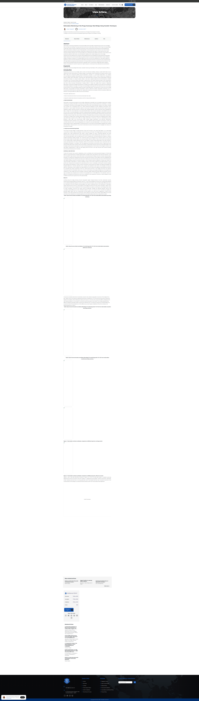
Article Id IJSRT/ (75, 23)
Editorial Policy (104, 685)
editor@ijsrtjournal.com (69, 1)
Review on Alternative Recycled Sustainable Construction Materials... (71, 658)
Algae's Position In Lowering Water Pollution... (86, 581)
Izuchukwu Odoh (82, 29)
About (86, 4)
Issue (96, 4)
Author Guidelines (86, 689)
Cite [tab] (104, 38)
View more (106, 586)
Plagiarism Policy (104, 681)
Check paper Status (87, 687)
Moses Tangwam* (70, 29)
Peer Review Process (87, 691)
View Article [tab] (76, 38)
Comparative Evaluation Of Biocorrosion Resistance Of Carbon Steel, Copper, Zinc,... (71, 627)
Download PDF (67, 610)
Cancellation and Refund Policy (107, 689)
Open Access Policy (105, 683)
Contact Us (108, 4)
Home (82, 4)
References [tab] (87, 38)
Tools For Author (115, 4)
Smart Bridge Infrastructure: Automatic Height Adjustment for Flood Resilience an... (71, 636)
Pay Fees (85, 683)
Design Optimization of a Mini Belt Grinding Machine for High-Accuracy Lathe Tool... (71, 650)
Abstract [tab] (67, 38)
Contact (84, 685)
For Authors (91, 4)
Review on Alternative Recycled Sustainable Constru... (71, 581)
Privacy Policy (104, 691)
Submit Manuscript (128, 4)
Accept (22, 697)
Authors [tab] (96, 38)
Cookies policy (8, 698)
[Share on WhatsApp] (71, 618)
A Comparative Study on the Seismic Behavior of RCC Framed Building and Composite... (71, 645)
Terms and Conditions (105, 687)
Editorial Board (101, 4)
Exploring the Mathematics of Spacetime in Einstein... (102, 581)
